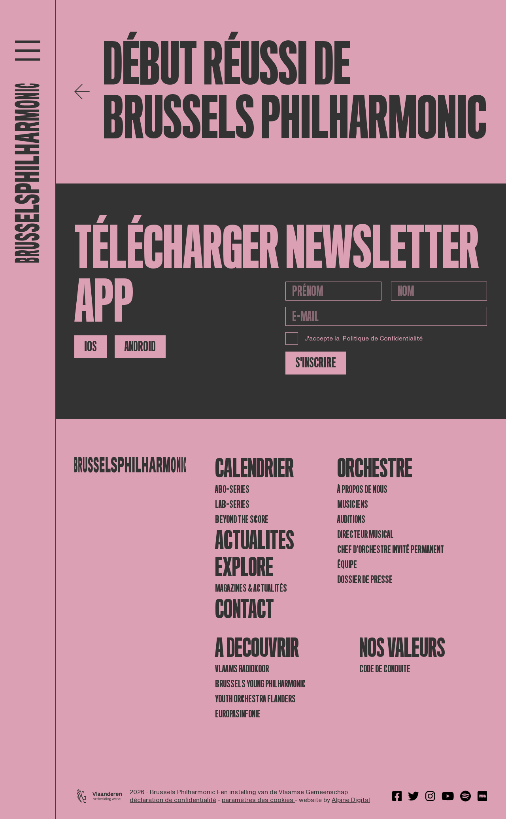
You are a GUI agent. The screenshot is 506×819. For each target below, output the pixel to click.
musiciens (352, 504)
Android (140, 346)
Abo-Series (232, 489)
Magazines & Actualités (251, 588)
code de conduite (384, 669)
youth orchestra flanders (255, 699)
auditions (351, 519)
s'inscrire (315, 363)
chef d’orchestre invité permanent (390, 549)
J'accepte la (363, 338)
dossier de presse (365, 579)
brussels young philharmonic (260, 684)
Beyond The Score (241, 519)
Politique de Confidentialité (383, 338)
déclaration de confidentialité (173, 800)
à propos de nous (362, 489)
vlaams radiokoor (242, 669)
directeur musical (365, 534)
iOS (90, 346)
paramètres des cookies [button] (258, 800)
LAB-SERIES (232, 504)
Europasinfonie (238, 714)
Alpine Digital (351, 800)
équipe (347, 564)
